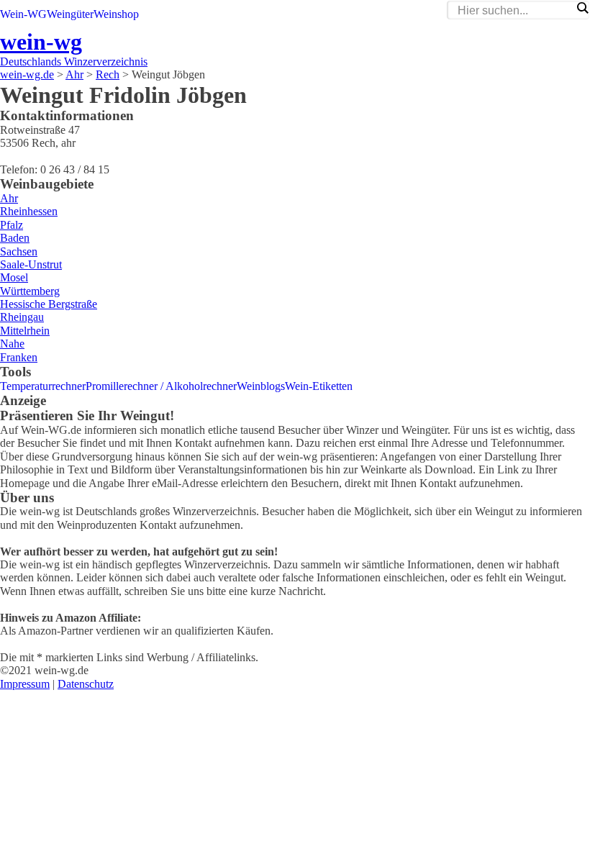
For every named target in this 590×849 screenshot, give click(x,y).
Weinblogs (261, 386)
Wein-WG (23, 14)
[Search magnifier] (582, 8)
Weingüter (70, 14)
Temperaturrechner (43, 386)
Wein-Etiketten (319, 386)
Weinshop (116, 14)
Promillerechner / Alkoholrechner (161, 386)
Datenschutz (86, 684)
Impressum (25, 684)
